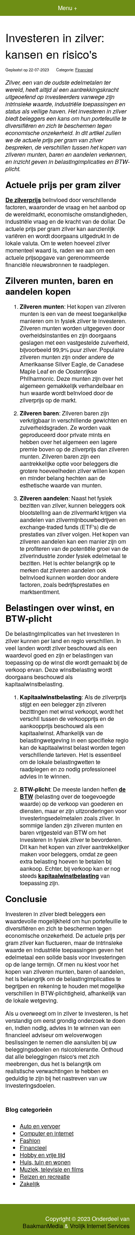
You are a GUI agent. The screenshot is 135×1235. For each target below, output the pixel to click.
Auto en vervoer (40, 1126)
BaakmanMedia (43, 1226)
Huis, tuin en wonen (45, 1162)
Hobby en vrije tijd (42, 1155)
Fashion (30, 1140)
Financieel (84, 69)
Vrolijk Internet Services (100, 1226)
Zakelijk (30, 1184)
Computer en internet (46, 1133)
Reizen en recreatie (45, 1176)
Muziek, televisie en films (52, 1169)
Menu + (67, 8)
